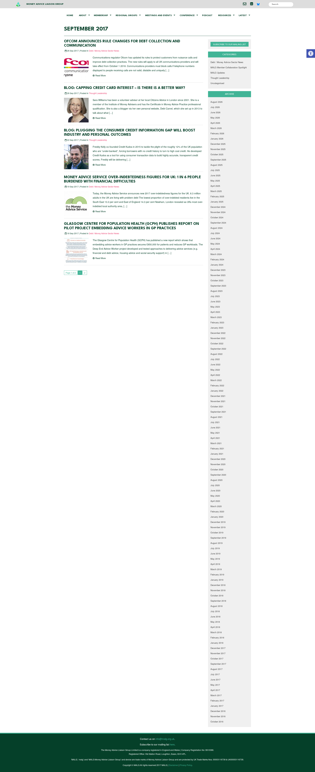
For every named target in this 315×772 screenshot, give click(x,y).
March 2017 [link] (216, 695)
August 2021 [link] (216, 416)
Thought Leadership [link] (98, 93)
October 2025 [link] (216, 154)
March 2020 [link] (216, 506)
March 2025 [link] (216, 191)
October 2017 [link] (216, 658)
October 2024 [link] (216, 217)
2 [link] (84, 272)
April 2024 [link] (215, 248)
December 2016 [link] (217, 711)
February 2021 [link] (217, 448)
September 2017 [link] (218, 663)
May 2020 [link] (215, 495)
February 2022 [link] (217, 385)
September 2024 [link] (218, 222)
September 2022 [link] (218, 348)
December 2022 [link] (217, 332)
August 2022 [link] (216, 353)
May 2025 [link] (215, 180)
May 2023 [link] (215, 306)
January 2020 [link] (216, 516)
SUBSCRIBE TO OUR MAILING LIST (229, 44)
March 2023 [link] (216, 317)
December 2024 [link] (217, 206)
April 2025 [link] (215, 185)
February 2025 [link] (217, 196)
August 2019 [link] (216, 543)
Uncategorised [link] (217, 83)
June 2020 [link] (215, 490)
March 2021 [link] (216, 443)
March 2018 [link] (216, 632)
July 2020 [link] (215, 485)
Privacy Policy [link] (186, 765)
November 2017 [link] (217, 653)
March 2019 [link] (216, 569)
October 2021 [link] (216, 406)
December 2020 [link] (217, 459)
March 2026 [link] (216, 128)
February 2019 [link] (217, 574)
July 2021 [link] (215, 422)
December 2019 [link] (217, 522)
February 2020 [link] (217, 511)
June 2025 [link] (215, 175)
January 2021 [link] (216, 453)
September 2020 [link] (218, 474)
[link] (310, 53)
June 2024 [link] (215, 238)
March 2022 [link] (216, 380)
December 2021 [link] (217, 395)
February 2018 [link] (217, 637)
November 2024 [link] (217, 212)
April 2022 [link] (215, 374)
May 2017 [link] (215, 684)
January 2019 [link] (216, 579)
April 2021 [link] (215, 438)
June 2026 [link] (215, 112)
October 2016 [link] (216, 721)
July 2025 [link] (215, 170)
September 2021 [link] (218, 411)
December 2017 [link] (217, 648)
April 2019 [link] (215, 564)
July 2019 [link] (215, 548)
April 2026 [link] (215, 122)
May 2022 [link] (215, 369)
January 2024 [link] (216, 264)
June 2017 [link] (215, 679)
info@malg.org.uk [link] (165, 738)
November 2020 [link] (217, 464)
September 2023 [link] (218, 285)
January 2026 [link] (216, 138)
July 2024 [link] (215, 233)
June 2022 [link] (215, 364)
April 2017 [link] (215, 690)
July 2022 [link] (215, 359)
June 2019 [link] (215, 553)
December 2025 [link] (217, 143)
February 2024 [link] (217, 259)
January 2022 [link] (216, 390)
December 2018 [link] (217, 585)
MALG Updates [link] (217, 72)
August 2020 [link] (216, 480)
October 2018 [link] (216, 595)
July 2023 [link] (215, 296)
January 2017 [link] (216, 705)
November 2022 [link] (217, 338)
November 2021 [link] (217, 401)
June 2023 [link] (215, 301)
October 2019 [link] (216, 532)
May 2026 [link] (215, 117)
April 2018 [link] (215, 627)
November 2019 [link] (217, 527)
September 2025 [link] (218, 159)
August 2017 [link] (216, 669)
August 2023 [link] (216, 290)
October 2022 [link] (216, 343)
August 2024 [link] (216, 227)
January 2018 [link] (216, 642)
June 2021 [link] (215, 427)
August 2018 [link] (216, 606)
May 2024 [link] (215, 243)
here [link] (172, 744)
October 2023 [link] (216, 280)
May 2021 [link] (215, 432)
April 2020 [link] (215, 501)
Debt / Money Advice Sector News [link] (104, 50)
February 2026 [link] (217, 133)
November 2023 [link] (217, 275)
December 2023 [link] (217, 269)
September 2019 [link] (218, 537)
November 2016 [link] (217, 716)
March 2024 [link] (216, 254)
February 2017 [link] (217, 700)
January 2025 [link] (216, 201)
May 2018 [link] (215, 621)
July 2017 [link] (215, 674)
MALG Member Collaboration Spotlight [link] (228, 67)
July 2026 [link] (215, 107)
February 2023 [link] (217, 322)
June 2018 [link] (215, 616)
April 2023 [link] (215, 311)
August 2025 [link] (216, 164)
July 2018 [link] (215, 611)
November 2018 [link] (217, 590)
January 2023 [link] (216, 327)
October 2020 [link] (216, 469)
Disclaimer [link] (173, 765)
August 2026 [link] (216, 101)
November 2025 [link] (217, 149)
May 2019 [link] (215, 558)
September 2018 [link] (218, 600)
